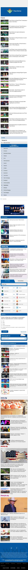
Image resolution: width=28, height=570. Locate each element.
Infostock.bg (3, 565)
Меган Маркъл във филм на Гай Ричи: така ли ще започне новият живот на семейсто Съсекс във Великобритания (18, 525)
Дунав (20, 287)
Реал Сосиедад (7, 177)
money (5, 246)
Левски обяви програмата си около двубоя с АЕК (17, 225)
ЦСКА (20, 300)
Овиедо (5, 155)
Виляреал (5, 180)
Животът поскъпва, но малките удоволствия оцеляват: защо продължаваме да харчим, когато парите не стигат (17, 266)
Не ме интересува (6, 325)
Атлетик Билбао (7, 182)
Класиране (20, 280)
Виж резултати (23, 331)
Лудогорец (6, 291)
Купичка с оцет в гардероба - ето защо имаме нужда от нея (18, 531)
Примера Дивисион (14, 146)
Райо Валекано (7, 160)
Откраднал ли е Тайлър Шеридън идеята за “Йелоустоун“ (13, 514)
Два (4, 322)
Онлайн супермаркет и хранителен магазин (17, 391)
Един (4, 324)
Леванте (5, 165)
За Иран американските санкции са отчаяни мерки (17, 441)
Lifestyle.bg (13, 563)
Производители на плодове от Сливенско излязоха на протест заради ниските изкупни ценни (13, 417)
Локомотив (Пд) (7, 307)
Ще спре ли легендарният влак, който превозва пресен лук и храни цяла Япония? (18, 470)
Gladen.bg (24, 563)
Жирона (5, 195)
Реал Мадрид (6, 192)
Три (3, 320)
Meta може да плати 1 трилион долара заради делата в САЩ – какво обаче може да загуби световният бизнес (18, 270)
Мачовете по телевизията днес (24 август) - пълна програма (17, 241)
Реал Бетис (6, 185)
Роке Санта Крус (7, 142)
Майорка (5, 187)
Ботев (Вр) (6, 304)
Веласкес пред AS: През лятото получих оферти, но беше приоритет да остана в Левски (18, 375)
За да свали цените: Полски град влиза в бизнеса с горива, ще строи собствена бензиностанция (18, 275)
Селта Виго (6, 175)
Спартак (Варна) (22, 294)
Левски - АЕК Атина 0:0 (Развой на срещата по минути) (17, 349)
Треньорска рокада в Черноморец (17, 219)
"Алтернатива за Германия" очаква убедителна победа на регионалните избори (18, 422)
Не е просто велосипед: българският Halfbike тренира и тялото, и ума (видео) (18, 538)
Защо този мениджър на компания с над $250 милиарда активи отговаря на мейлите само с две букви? (18, 483)
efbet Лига (4, 284)
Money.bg (7, 563)
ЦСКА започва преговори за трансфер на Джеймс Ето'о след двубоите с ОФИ (18, 385)
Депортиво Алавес (7, 153)
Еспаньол (5, 170)
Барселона (6, 148)
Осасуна (5, 150)
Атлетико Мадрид (7, 190)
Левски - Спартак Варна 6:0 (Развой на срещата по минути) (18, 364)
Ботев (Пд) (21, 304)
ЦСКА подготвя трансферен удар (17, 379)
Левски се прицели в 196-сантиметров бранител (18, 236)
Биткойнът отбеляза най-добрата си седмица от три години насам (18, 260)
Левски (5, 294)
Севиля (5, 163)
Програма (7, 280)
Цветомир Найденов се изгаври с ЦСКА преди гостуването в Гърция (18, 369)
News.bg (2, 563)
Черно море (6, 287)
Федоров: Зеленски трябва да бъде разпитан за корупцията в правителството (18, 428)
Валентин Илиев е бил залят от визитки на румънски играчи (16, 230)
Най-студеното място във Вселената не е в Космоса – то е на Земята (18, 518)
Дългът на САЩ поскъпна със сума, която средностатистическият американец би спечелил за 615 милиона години (12, 465)
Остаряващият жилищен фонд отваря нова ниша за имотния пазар (18, 249)
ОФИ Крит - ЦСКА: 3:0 (14, 353)
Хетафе (5, 168)
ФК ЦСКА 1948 (22, 297)
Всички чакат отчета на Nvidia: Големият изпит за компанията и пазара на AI (17, 255)
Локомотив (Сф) (7, 300)
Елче (5, 158)
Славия (20, 291)
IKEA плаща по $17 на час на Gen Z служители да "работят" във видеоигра (18, 477)
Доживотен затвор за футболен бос (17, 358)
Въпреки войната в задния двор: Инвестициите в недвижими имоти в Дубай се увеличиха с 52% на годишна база (18, 491)
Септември (6, 297)
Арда (20, 307)
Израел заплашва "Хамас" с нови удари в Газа (17, 434)
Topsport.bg (19, 563)
